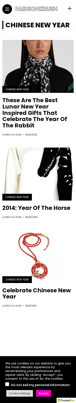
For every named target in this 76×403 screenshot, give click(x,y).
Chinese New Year (17, 89)
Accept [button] (44, 393)
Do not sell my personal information (40, 385)
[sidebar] (70, 8)
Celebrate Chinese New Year (36, 293)
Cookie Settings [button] (19, 393)
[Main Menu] (7, 9)
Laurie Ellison (12, 134)
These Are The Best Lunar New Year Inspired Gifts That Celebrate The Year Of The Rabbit (34, 112)
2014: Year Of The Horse (36, 208)
